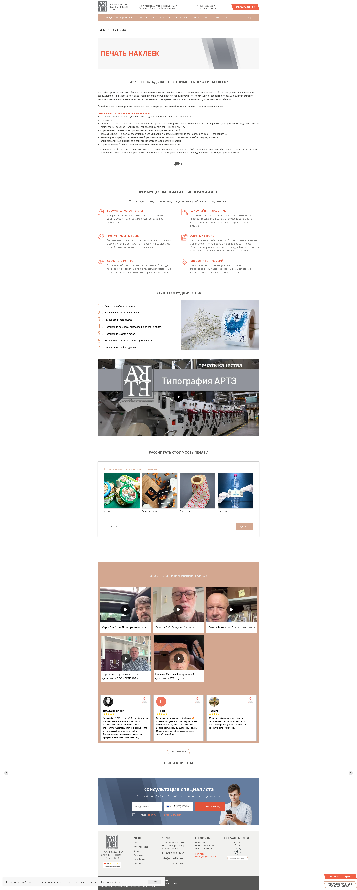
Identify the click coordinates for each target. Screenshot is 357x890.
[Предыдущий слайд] (6, 784)
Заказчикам (160, 17)
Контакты (222, 17)
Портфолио (201, 17)
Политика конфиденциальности (205, 877)
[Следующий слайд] (351, 784)
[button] (245, 7)
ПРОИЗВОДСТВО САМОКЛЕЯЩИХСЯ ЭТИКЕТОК (119, 7)
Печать (137, 865)
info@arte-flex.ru (172, 880)
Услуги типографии (118, 17)
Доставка (181, 17)
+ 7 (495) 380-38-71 (205, 5)
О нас (141, 17)
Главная (102, 29)
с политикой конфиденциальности (165, 837)
